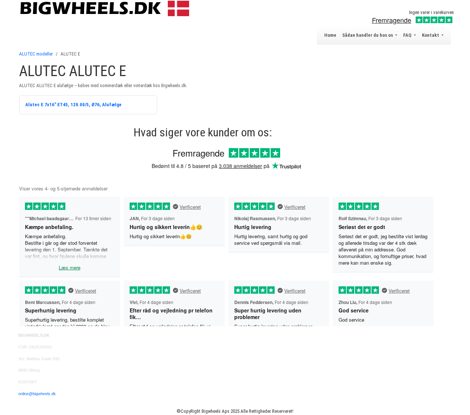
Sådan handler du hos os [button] (368, 35)
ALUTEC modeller (36, 54)
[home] (106, 8)
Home (330, 35)
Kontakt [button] (431, 35)
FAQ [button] (407, 35)
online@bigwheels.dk (37, 393)
